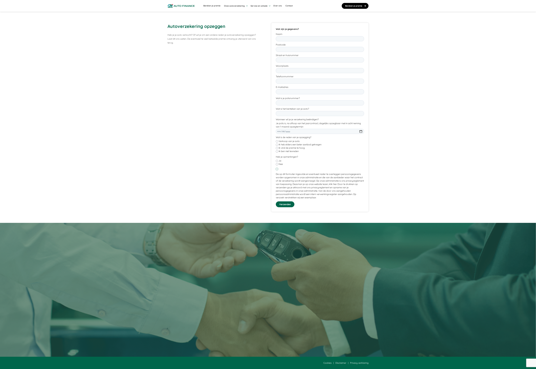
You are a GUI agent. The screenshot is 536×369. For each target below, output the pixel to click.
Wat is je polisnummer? (288, 98)
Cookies (327, 362)
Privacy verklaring (359, 362)
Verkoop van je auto (289, 141)
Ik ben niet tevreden (289, 151)
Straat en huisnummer (287, 55)
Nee (281, 164)
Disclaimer (340, 362)
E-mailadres (282, 87)
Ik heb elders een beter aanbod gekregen (300, 144)
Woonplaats (282, 65)
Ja (280, 160)
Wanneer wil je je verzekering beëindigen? (297, 119)
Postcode (281, 44)
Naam (279, 34)
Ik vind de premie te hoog (292, 147)
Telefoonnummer (285, 76)
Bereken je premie (353, 6)
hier (335, 184)
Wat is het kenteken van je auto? (292, 108)
